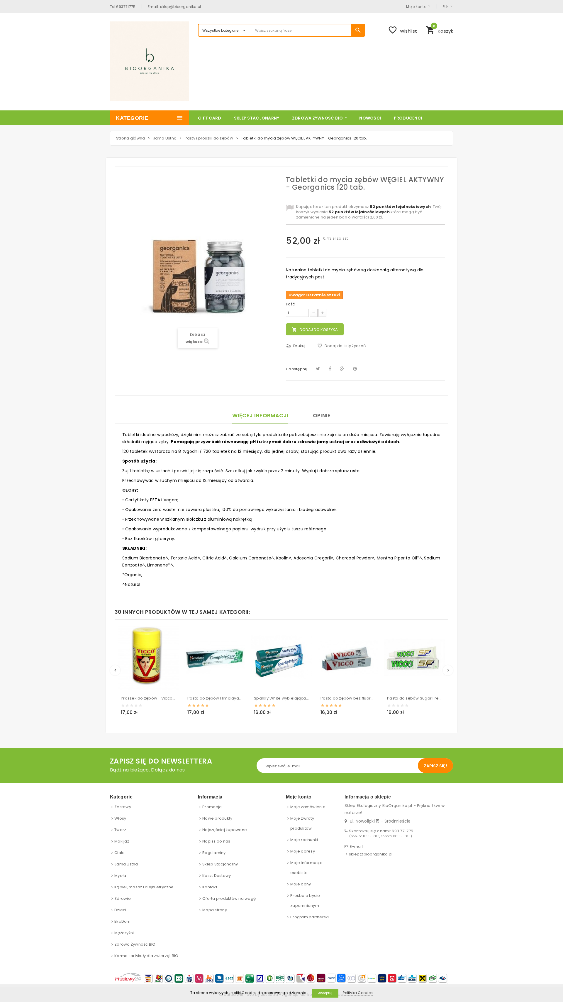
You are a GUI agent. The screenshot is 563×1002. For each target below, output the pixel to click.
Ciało (119, 852)
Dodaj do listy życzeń (341, 346)
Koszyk (439, 29)
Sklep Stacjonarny (220, 864)
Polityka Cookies (358, 992)
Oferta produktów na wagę (229, 898)
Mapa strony (214, 910)
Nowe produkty (217, 818)
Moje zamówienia (307, 807)
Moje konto (416, 6)
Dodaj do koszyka (315, 329)
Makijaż (121, 841)
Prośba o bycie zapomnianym (305, 900)
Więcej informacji (260, 415)
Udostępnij (296, 369)
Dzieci (120, 910)
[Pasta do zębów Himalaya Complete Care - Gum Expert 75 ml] (214, 657)
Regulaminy (214, 852)
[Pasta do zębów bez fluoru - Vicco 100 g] (348, 657)
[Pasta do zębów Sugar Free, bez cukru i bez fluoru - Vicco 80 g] (414, 657)
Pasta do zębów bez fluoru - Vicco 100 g (347, 698)
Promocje (212, 807)
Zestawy (122, 807)
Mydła (120, 875)
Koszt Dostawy (216, 875)
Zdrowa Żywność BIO (135, 944)
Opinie (322, 415)
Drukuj (296, 346)
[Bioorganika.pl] (149, 61)
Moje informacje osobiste (306, 867)
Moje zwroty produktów (302, 823)
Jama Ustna (126, 864)
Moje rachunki (304, 840)
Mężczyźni (124, 933)
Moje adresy (302, 851)
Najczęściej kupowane (224, 830)
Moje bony (300, 884)
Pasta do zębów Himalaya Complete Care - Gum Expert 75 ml (214, 698)
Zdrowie (122, 898)
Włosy (120, 818)
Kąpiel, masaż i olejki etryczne (144, 887)
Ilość (290, 304)
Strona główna (130, 138)
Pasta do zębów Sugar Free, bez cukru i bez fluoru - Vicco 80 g (414, 698)
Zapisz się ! (435, 766)
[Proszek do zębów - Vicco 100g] (148, 657)
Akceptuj (325, 993)
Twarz (120, 830)
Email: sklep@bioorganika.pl (174, 6)
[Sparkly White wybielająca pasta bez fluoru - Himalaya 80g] (281, 657)
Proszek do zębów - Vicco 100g (148, 698)
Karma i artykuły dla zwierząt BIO (146, 956)
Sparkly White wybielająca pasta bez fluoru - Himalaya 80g (281, 698)
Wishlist (402, 30)
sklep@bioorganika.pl (370, 854)
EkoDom (122, 921)
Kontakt (209, 887)
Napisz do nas (216, 841)
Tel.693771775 (123, 6)
